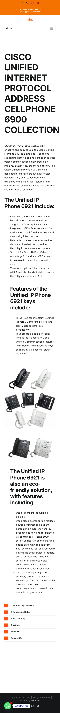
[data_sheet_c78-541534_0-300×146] (30, 438)
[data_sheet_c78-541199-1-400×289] (30, 393)
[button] (30, 606)
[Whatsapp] (7, 705)
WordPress (36, 700)
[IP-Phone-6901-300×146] (30, 369)
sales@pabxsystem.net (30, 12)
